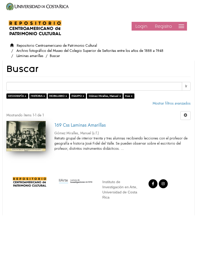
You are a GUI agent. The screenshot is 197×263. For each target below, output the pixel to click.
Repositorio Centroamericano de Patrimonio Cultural (57, 45)
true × (129, 96)
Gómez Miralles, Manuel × (105, 96)
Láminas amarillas (29, 55)
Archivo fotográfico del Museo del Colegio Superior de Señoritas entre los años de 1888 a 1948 (89, 50)
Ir (186, 86)
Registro (163, 26)
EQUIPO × (78, 96)
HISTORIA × (38, 96)
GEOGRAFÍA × (17, 96)
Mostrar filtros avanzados (172, 103)
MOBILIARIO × (58, 96)
